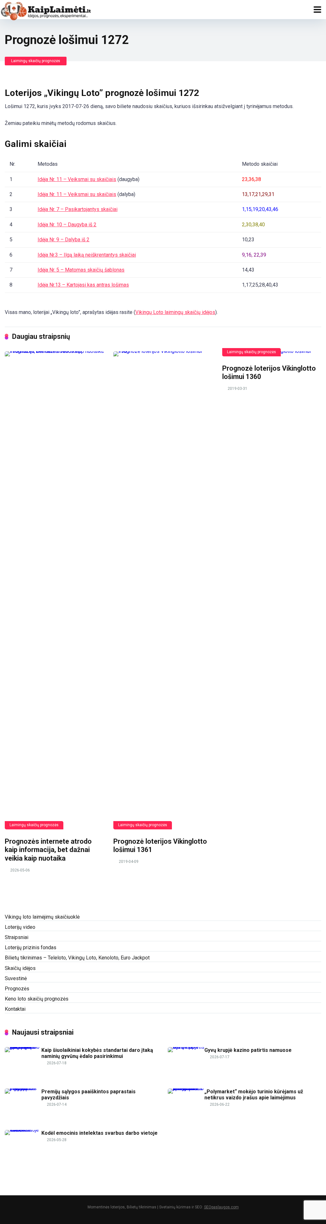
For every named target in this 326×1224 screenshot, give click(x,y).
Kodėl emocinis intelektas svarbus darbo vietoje (99, 1133)
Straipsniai (16, 937)
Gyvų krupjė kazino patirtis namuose (248, 1050)
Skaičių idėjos (20, 968)
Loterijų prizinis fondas (30, 947)
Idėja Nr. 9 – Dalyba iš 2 (63, 240)
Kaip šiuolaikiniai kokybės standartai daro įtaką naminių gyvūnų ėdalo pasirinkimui (97, 1053)
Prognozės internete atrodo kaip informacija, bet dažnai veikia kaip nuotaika (48, 849)
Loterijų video (20, 927)
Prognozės (17, 989)
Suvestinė (16, 978)
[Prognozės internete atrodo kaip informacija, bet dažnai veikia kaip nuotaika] (54, 590)
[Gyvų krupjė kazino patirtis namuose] (186, 1047)
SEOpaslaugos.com (221, 1207)
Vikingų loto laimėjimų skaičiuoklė (42, 917)
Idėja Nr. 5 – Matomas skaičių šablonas (81, 270)
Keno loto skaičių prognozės (36, 999)
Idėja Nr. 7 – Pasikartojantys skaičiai (77, 209)
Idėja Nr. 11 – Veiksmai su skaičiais (77, 179)
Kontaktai (15, 1009)
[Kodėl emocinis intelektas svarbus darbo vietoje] (23, 1130)
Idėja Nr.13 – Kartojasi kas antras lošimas (83, 285)
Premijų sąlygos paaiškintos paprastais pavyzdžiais (88, 1095)
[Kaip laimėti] (46, 10)
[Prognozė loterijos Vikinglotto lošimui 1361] (162, 590)
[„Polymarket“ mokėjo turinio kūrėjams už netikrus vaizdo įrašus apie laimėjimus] (186, 1088)
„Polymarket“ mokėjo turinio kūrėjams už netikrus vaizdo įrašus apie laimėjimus (253, 1095)
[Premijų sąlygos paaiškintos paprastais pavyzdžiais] (23, 1088)
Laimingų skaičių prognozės (35, 61)
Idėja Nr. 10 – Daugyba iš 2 (67, 225)
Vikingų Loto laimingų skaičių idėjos (175, 312)
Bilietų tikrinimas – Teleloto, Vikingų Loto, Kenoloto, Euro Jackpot (77, 958)
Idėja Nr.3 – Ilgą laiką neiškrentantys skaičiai (87, 255)
